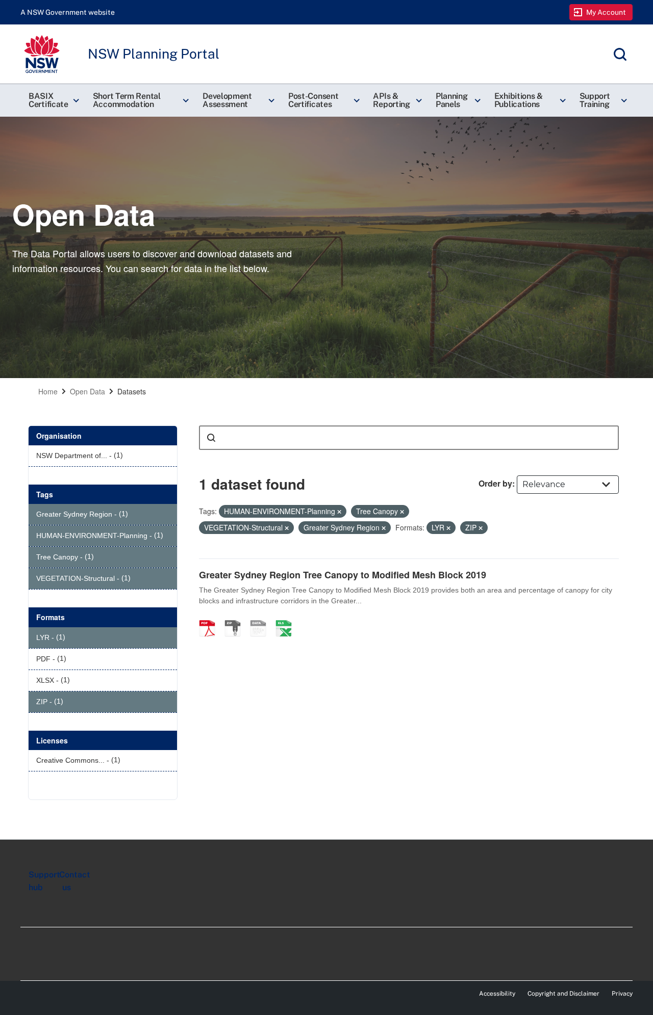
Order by (495, 483)
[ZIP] (236, 617)
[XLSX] (287, 617)
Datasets (131, 391)
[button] (52, 100)
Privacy (622, 993)
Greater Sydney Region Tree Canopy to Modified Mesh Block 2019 (342, 574)
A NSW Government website (67, 12)
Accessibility (497, 993)
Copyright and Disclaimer (563, 993)
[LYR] (261, 617)
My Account (606, 12)
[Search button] (211, 437)
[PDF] (210, 617)
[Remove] (339, 512)
